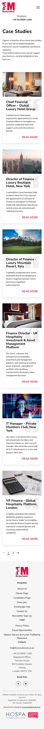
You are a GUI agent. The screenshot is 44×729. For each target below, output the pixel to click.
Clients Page (22, 593)
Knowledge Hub (22, 606)
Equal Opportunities (22, 630)
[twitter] (18, 683)
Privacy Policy (22, 625)
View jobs (22, 602)
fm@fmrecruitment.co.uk (22, 647)
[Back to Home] (12, 7)
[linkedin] (25, 683)
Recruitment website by (22, 707)
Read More (30, 137)
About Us (22, 588)
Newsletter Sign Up (22, 615)
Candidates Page (22, 597)
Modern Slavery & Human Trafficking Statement (22, 636)
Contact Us (22, 611)
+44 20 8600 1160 (22, 19)
